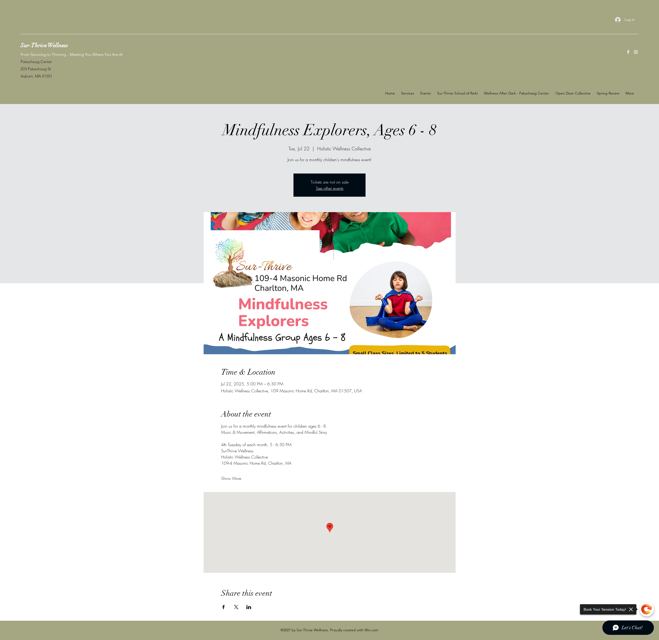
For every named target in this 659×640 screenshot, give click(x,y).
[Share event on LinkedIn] (248, 607)
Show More (231, 478)
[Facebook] (628, 52)
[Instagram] (635, 52)
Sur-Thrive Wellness (44, 45)
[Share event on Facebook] (223, 607)
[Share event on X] (236, 607)
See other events (329, 188)
